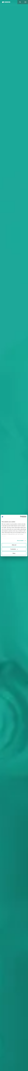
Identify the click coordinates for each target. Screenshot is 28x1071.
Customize (13, 549)
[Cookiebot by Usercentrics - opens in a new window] (20, 517)
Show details (20, 540)
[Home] (7, 2)
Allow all (14, 545)
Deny (14, 553)
